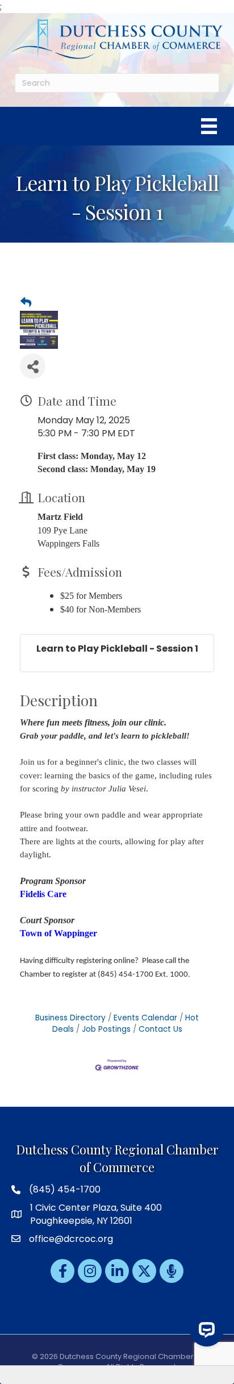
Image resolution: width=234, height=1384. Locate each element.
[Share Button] (32, 366)
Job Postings (106, 1029)
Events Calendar (145, 1017)
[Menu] (209, 126)
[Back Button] (25, 303)
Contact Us (160, 1029)
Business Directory (70, 1017)
